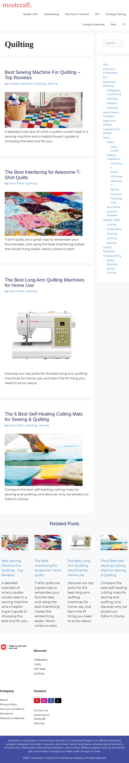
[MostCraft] (18, 4)
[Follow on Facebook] (51, 700)
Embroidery (114, 229)
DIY (97, 14)
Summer (116, 194)
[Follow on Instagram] (44, 700)
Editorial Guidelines (12, 718)
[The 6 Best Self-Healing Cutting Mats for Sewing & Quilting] (114, 542)
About (4, 699)
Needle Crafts (30, 14)
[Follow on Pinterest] (37, 700)
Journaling (113, 206)
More (113, 24)
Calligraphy (41, 659)
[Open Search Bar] (124, 24)
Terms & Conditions (12, 709)
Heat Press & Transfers (77, 14)
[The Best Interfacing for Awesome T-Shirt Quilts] (48, 542)
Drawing (112, 98)
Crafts (110, 142)
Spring (115, 189)
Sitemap (39, 723)
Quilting (40, 83)
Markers (112, 103)
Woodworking (51, 14)
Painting (112, 107)
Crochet (112, 224)
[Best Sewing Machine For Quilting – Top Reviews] (15, 542)
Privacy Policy (8, 704)
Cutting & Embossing (93, 24)
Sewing (53, 83)
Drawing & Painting (116, 14)
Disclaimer (6, 713)
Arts (105, 64)
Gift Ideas (116, 176)
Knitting (112, 233)
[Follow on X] (58, 700)
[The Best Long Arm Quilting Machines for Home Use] (81, 542)
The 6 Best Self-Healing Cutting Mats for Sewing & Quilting (44, 416)
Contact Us (41, 710)
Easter (115, 171)
